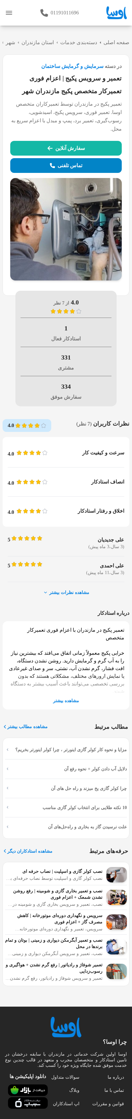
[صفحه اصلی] (116, 12)
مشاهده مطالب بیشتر (27, 726)
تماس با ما (114, 1090)
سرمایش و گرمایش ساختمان (72, 66)
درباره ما (116, 1077)
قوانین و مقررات (108, 1103)
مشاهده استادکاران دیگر (30, 851)
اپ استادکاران (66, 1103)
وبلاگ (74, 1090)
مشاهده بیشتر (66, 700)
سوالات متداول (65, 1077)
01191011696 (65, 12)
